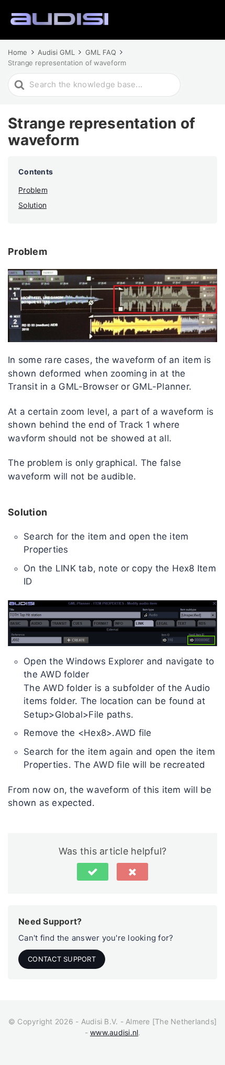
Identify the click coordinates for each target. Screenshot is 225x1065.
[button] (92, 872)
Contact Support (62, 959)
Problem (33, 189)
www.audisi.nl (114, 1032)
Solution (32, 205)
